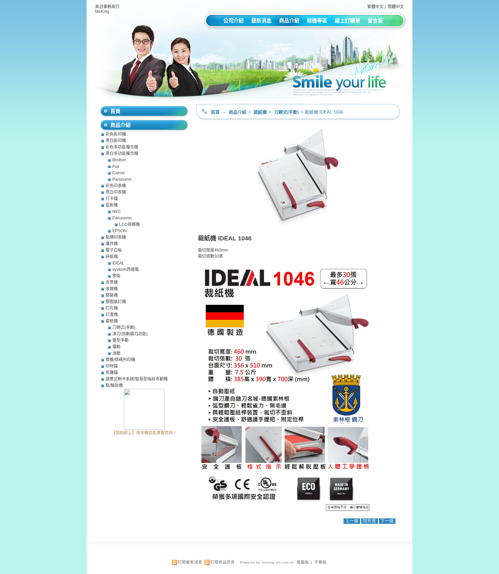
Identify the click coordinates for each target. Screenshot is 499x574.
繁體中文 (375, 6)
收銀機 (112, 288)
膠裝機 (112, 295)
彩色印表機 (116, 185)
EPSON (119, 231)
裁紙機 (261, 112)
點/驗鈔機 (114, 385)
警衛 (116, 276)
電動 (116, 346)
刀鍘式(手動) (287, 112)
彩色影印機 (116, 134)
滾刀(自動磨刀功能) (130, 334)
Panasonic (122, 179)
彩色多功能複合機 (122, 147)
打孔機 (112, 308)
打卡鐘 (112, 198)
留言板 (375, 20)
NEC (116, 211)
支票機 (112, 282)
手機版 (320, 562)
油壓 (116, 353)
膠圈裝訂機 (116, 301)
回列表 (369, 521)
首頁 (215, 112)
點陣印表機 (116, 237)
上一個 (351, 521)
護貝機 (112, 243)
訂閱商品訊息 (222, 562)
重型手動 (120, 340)
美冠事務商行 (107, 6)
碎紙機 (112, 256)
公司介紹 (233, 20)
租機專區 (317, 20)
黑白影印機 (116, 140)
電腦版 (303, 562)
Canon (118, 173)
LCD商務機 (129, 224)
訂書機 (112, 314)
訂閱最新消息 (190, 562)
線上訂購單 (347, 20)
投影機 (112, 205)
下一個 (387, 521)
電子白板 (114, 250)
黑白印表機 (116, 192)
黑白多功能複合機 (122, 153)
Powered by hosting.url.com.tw (267, 562)
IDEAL (118, 263)
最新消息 (261, 20)
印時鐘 (112, 366)
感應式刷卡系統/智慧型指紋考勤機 (137, 379)
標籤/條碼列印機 (120, 359)
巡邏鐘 (112, 372)
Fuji (115, 166)
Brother (119, 160)
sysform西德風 (125, 269)
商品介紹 (289, 20)
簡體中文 (396, 6)
